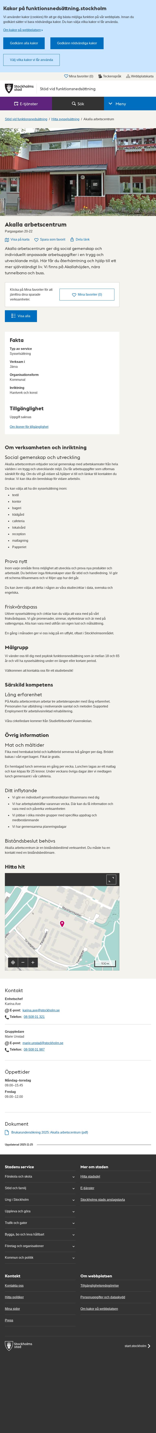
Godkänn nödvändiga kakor (77, 43)
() (90, 294)
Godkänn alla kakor (24, 43)
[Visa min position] (13, 962)
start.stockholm (135, 1346)
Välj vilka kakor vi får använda (31, 60)
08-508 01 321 (34, 1017)
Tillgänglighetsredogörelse (99, 1285)
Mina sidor (12, 1308)
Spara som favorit (52, 239)
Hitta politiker (14, 1297)
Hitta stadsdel (90, 1176)
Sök (81, 103)
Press (9, 1320)
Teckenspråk (112, 76)
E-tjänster (87, 1188)
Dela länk (83, 239)
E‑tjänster (29, 103)
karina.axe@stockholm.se (41, 1010)
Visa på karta (20, 239)
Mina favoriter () (81, 76)
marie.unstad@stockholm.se (43, 1043)
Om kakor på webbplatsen (22, 30)
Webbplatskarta (142, 76)
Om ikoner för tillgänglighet (29, 426)
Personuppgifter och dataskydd (102, 1297)
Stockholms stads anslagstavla (102, 1199)
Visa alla (24, 316)
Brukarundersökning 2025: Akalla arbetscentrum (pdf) (49, 1132)
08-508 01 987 (34, 1049)
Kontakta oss (14, 1285)
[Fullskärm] (111, 879)
